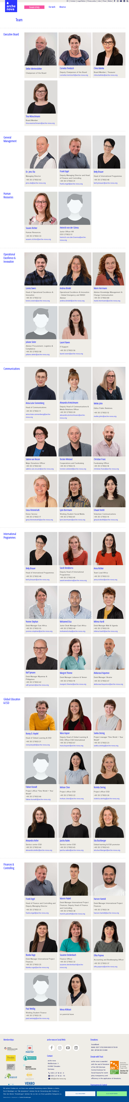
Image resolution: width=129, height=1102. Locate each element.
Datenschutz (6, 1097)
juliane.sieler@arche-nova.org (37, 354)
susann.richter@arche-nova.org (38, 239)
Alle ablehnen (80, 1094)
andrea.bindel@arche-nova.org (72, 300)
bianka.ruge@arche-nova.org (37, 967)
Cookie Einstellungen (25, 1097)
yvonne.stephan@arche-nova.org (39, 631)
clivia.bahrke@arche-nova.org (106, 75)
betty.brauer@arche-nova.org (105, 183)
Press (104, 1)
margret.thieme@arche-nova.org (73, 684)
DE (68, 1)
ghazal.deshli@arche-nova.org (106, 519)
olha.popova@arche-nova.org (105, 966)
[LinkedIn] (124, 1)
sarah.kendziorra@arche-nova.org (73, 580)
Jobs (99, 1)
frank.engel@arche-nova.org (71, 184)
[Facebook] (114, 1)
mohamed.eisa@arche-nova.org (72, 631)
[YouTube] (121, 1)
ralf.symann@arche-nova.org (37, 685)
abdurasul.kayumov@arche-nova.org (108, 684)
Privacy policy (91, 1)
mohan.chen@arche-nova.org (72, 798)
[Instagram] (117, 1)
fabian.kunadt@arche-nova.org (38, 799)
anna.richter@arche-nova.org (105, 579)
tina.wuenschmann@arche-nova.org (40, 123)
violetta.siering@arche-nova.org (106, 798)
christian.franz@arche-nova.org (106, 469)
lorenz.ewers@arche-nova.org (38, 300)
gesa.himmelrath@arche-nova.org (39, 519)
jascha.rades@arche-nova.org (71, 850)
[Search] (127, 1)
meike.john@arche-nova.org (105, 416)
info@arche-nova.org (58, 1079)
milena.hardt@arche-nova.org (106, 631)
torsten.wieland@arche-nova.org (73, 469)
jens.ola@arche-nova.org (36, 183)
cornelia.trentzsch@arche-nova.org (74, 75)
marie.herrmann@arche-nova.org (107, 300)
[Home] (11, 2)
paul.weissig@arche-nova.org (37, 1018)
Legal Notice (81, 1)
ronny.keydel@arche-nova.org (38, 745)
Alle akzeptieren (111, 1094)
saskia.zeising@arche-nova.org (106, 745)
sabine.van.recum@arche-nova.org (40, 469)
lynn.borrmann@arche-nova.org (72, 519)
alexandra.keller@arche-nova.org (39, 850)
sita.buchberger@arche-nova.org (107, 850)
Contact (72, 1)
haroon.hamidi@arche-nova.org (106, 913)
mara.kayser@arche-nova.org (71, 745)
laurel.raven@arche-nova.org (71, 353)
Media (110, 1)
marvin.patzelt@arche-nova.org (72, 914)
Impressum (15, 1097)
